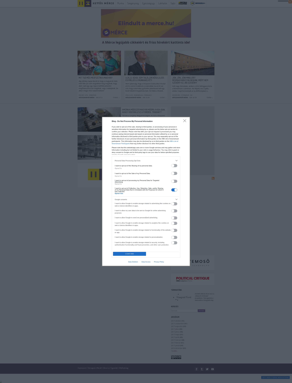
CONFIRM (129, 254)
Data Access (146, 262)
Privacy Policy (159, 262)
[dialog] (146, 191)
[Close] (185, 121)
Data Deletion (133, 262)
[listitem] (146, 160)
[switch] (174, 165)
